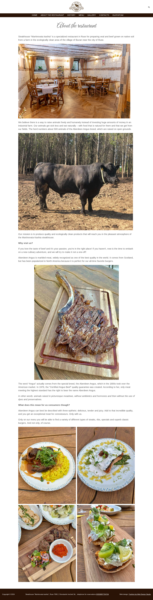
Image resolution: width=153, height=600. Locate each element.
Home (34, 15)
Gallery (91, 15)
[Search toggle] (149, 7)
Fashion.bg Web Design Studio (140, 594)
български (118, 15)
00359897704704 (102, 594)
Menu (81, 15)
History (71, 15)
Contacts (104, 15)
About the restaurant (52, 15)
